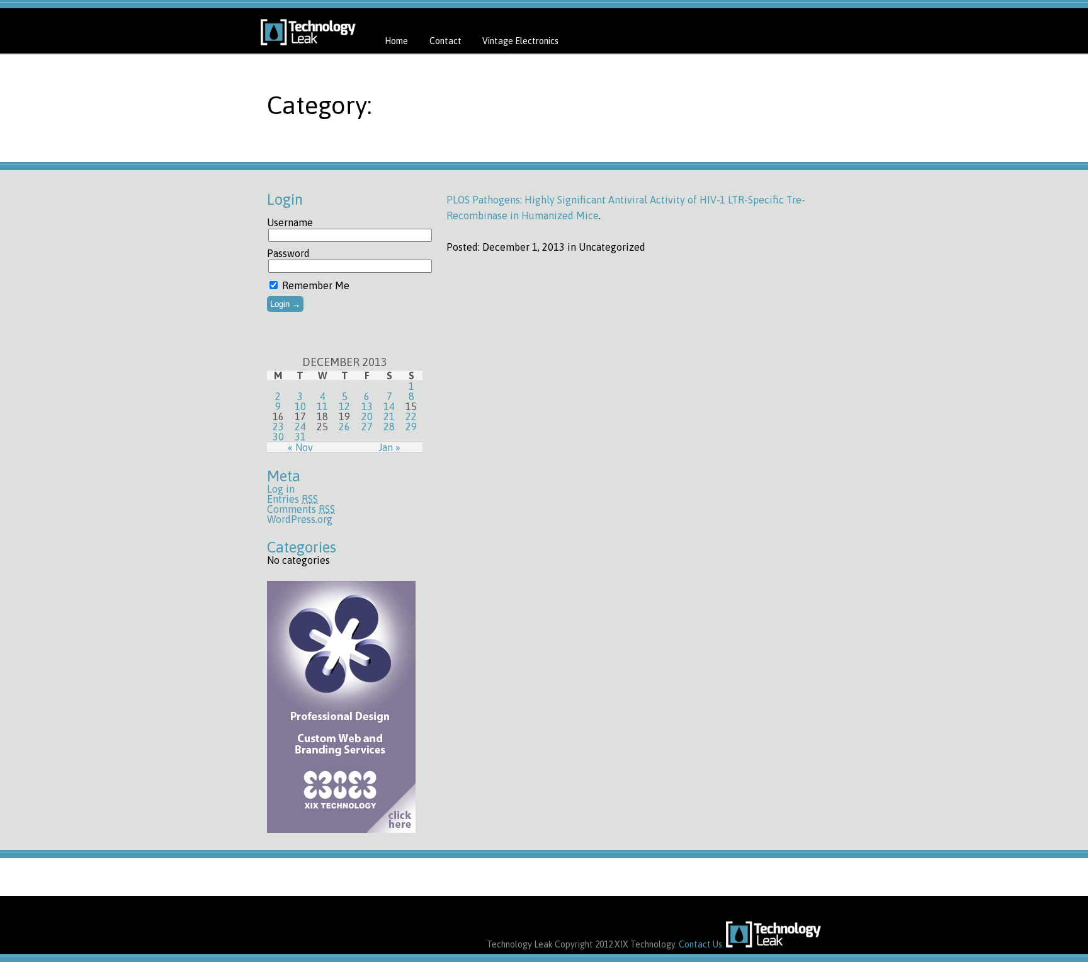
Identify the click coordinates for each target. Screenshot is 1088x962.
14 (389, 406)
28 (389, 426)
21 (389, 416)
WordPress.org (299, 519)
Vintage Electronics (520, 41)
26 (344, 426)
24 (300, 426)
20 (367, 416)
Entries (292, 499)
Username (290, 222)
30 (278, 436)
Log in (281, 489)
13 (367, 406)
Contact (445, 41)
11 (322, 406)
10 (300, 406)
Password (288, 253)
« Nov (300, 447)
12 (344, 406)
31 (300, 436)
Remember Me (314, 285)
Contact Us (700, 944)
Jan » (389, 447)
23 (278, 426)
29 (411, 426)
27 (367, 426)
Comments (301, 509)
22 (411, 416)
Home (396, 41)
